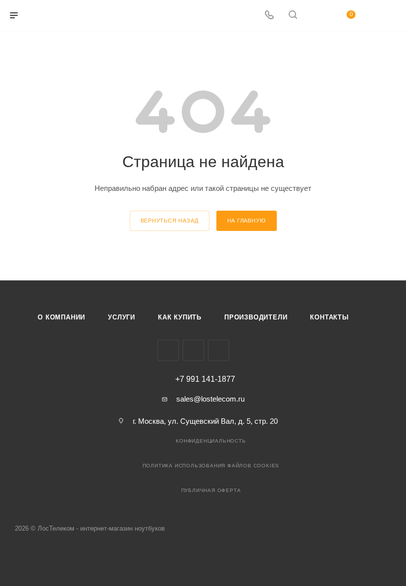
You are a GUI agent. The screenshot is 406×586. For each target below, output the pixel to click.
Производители (255, 317)
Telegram (193, 350)
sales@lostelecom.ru (210, 399)
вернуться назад (170, 221)
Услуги (121, 317)
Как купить (180, 317)
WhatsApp (218, 350)
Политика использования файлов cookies (211, 465)
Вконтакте (168, 350)
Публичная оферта (211, 490)
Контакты (329, 317)
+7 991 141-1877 (205, 379)
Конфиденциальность (211, 441)
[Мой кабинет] (316, 15)
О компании (61, 317)
